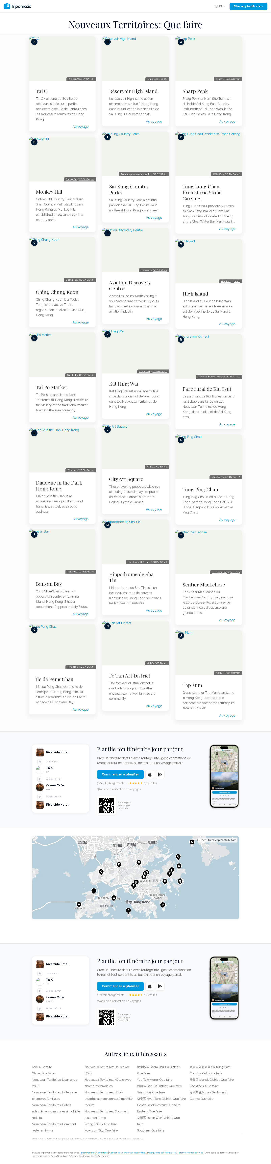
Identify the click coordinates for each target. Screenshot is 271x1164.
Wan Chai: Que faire (151, 1092)
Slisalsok (72, 375)
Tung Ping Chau (200, 489)
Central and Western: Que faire (158, 1105)
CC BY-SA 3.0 (86, 179)
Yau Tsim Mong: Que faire (154, 1079)
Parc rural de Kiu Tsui (207, 389)
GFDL (164, 79)
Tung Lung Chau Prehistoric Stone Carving (202, 192)
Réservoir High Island (133, 91)
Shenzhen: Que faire (204, 1086)
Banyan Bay (49, 584)
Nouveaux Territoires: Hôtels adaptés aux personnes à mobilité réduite (56, 1111)
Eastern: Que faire (149, 1111)
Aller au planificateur (248, 6)
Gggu (219, 672)
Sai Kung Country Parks (128, 189)
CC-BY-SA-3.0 (86, 79)
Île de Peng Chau (54, 679)
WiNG (150, 466)
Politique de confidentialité (161, 1152)
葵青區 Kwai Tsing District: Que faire (161, 1099)
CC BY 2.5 (235, 572)
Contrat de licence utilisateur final (127, 1152)
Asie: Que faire (42, 1067)
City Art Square (126, 479)
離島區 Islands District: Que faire (212, 1079)
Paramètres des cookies (190, 1152)
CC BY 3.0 (161, 466)
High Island (195, 294)
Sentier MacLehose (204, 584)
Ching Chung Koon (57, 292)
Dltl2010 (72, 470)
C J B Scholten (219, 572)
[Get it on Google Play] (160, 774)
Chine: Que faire (43, 1073)
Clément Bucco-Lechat (210, 376)
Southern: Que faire (150, 1130)
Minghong (152, 79)
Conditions (102, 1152)
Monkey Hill (49, 192)
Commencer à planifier (120, 774)
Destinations (87, 1152)
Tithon (219, 79)
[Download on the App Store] (149, 774)
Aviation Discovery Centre (130, 285)
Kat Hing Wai (123, 384)
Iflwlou (72, 79)
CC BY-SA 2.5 (160, 174)
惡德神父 (217, 174)
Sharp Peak (195, 91)
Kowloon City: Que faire (101, 1130)
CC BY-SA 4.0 (86, 571)
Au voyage (80, 127)
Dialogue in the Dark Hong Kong (59, 485)
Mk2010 (72, 571)
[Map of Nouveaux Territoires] (135, 877)
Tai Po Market (51, 387)
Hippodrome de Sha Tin (131, 577)
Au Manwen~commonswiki (135, 174)
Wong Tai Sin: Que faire (101, 1124)
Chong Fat (71, 179)
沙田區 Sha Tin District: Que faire (159, 1086)
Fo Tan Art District (129, 675)
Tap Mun (192, 685)
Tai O (42, 91)
